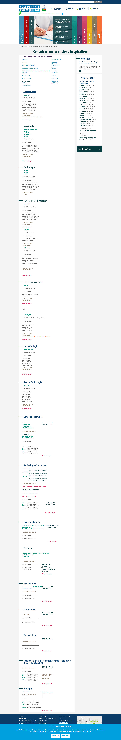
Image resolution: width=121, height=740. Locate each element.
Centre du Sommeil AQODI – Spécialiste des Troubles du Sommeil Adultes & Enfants (62, 21)
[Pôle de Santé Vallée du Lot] (30, 8)
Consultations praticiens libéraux (61, 31)
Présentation (22, 38)
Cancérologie (89, 38)
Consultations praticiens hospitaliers (61, 26)
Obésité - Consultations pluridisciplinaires (61, 36)
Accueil (21, 46)
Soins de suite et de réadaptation (94, 31)
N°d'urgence (96, 9)
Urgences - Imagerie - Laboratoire (27, 31)
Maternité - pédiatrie (84, 35)
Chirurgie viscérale (26, 81)
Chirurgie (74, 39)
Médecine (79, 39)
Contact (97, 2)
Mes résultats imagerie (83, 8)
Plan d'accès (87, 149)
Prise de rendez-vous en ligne (57, 8)
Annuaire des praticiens (69, 8)
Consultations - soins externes (32, 31)
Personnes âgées (99, 37)
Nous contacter (63, 722)
